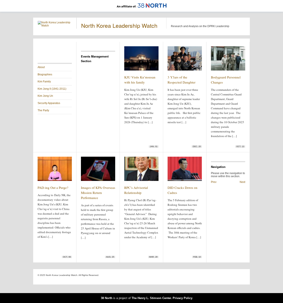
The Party (43, 110)
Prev (213, 182)
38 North (106, 298)
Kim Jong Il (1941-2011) (52, 88)
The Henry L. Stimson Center (151, 298)
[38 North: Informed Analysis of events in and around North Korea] (141, 10)
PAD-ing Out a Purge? (53, 187)
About (41, 67)
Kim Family (44, 81)
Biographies (45, 74)
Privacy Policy (182, 298)
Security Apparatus (49, 103)
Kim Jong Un (45, 95)
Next (242, 182)
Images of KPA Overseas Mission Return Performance (98, 192)
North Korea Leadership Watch (119, 25)
